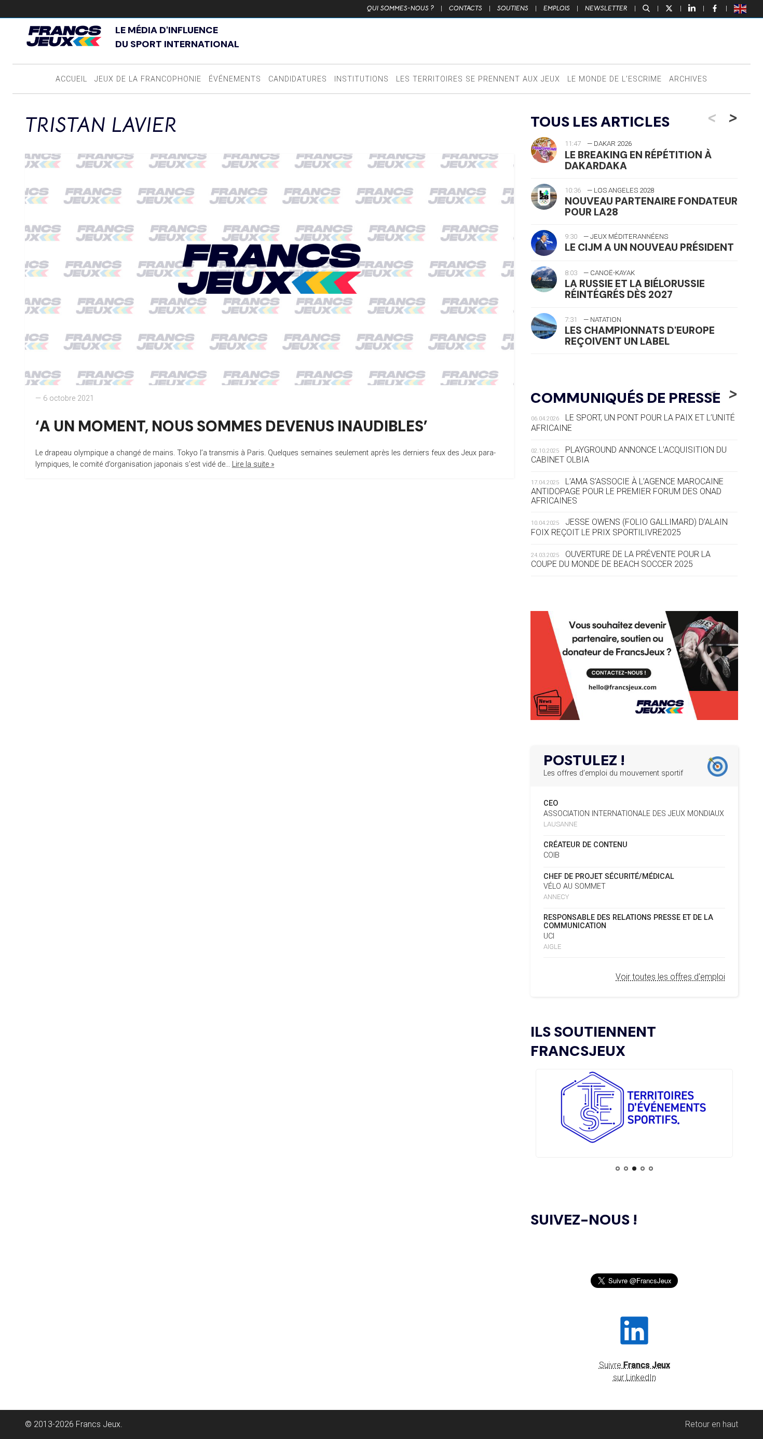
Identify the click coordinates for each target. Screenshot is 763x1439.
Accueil (71, 79)
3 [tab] (634, 1168)
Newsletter (606, 8)
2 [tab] (626, 1168)
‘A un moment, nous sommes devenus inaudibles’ (231, 426)
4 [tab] (643, 1168)
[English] (741, 8)
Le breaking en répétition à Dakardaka (638, 160)
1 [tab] (618, 1168)
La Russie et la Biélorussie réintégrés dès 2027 (635, 289)
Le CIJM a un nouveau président (649, 247)
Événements (235, 79)
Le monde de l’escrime (614, 79)
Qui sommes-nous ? (400, 8)
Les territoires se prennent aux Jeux (478, 79)
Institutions (361, 79)
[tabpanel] (634, 1109)
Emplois (556, 8)
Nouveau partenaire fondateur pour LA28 (651, 207)
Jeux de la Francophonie (147, 79)
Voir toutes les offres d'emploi (670, 977)
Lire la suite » (253, 464)
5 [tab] (651, 1168)
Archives (688, 79)
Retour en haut (711, 1424)
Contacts (465, 8)
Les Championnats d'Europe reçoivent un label (640, 336)
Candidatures (297, 79)
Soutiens (512, 8)
